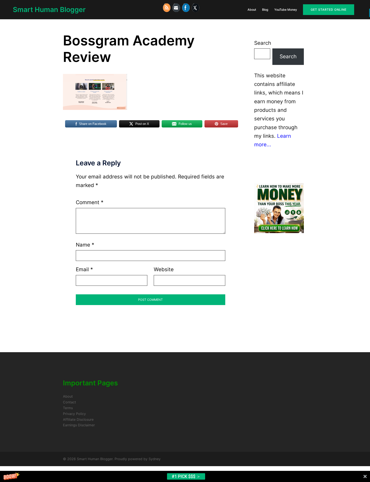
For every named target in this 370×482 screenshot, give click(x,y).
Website (164, 269)
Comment (89, 202)
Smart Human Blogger (49, 9)
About (252, 9)
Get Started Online (328, 9)
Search (262, 43)
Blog (265, 9)
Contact (69, 402)
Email (84, 269)
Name (85, 245)
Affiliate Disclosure (78, 419)
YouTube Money (285, 9)
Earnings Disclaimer (79, 425)
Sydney (155, 459)
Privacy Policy (74, 414)
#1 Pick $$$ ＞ (186, 476)
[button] (185, 476)
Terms (68, 408)
